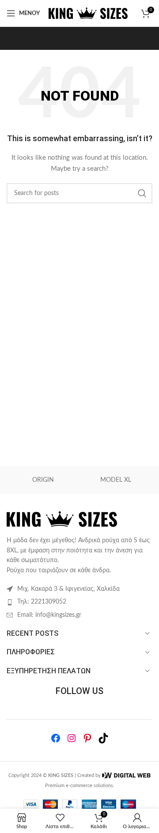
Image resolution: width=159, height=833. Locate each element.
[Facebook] (55, 738)
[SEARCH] (142, 193)
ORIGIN (43, 480)
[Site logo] (88, 13)
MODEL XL (115, 480)
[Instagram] (71, 738)
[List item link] (79, 602)
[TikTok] (103, 738)
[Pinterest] (87, 738)
